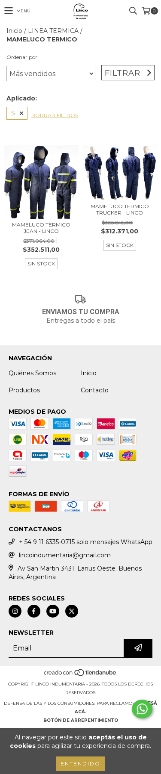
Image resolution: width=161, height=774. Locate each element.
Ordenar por (21, 57)
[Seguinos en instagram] (15, 611)
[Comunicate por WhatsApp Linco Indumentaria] (142, 709)
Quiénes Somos (32, 373)
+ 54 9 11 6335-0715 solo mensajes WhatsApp (85, 542)
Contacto (95, 390)
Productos (24, 390)
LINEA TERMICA (53, 31)
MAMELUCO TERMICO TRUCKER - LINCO (120, 209)
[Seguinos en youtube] (52, 611)
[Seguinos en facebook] (33, 611)
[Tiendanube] (80, 675)
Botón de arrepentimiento (80, 720)
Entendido (80, 763)
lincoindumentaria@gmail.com (65, 555)
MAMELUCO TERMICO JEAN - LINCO (41, 227)
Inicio (14, 31)
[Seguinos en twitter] (71, 611)
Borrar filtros (54, 115)
